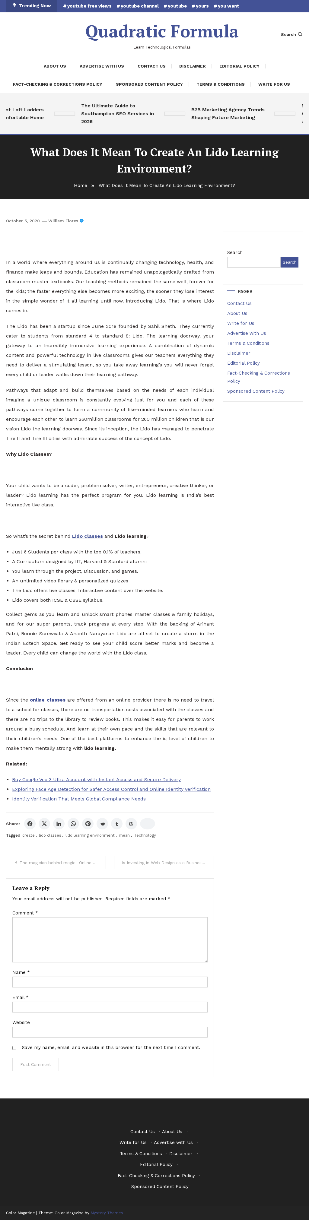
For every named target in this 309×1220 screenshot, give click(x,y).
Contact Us (152, 66)
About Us (55, 66)
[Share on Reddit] (102, 823)
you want (228, 6)
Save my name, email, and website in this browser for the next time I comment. (111, 1047)
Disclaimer (192, 66)
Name (21, 972)
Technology (145, 835)
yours (202, 6)
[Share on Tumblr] (117, 823)
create (28, 835)
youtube (177, 6)
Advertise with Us (102, 66)
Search (288, 34)
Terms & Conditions (220, 84)
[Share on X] (44, 823)
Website (21, 1022)
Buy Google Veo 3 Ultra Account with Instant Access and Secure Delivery (96, 779)
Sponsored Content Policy (149, 84)
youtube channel (140, 6)
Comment (25, 913)
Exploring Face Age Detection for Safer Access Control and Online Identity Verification (111, 789)
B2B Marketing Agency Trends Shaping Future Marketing (222, 113)
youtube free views (89, 6)
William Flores (63, 220)
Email (20, 997)
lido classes (50, 835)
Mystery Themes (107, 1213)
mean (124, 835)
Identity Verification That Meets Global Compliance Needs (79, 799)
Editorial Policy (239, 66)
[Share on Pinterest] (88, 823)
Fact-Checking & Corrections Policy (57, 84)
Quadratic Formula (162, 31)
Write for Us (274, 84)
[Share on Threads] (131, 823)
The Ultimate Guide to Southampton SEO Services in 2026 (111, 113)
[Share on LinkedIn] (59, 823)
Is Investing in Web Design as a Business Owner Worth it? (168, 862)
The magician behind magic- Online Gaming (63, 862)
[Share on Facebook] (30, 823)
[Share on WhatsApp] (73, 823)
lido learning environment (90, 835)
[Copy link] (147, 823)
